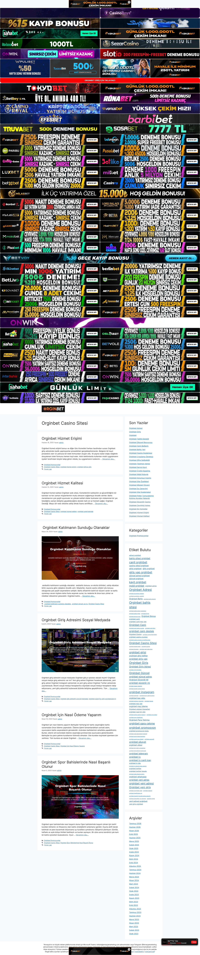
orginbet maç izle (135, 704)
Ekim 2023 (133, 902)
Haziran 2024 (135, 873)
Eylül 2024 (133, 863)
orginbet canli (134, 619)
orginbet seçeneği (149, 739)
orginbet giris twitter (138, 656)
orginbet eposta (146, 646)
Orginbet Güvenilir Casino (140, 502)
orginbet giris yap (138, 658)
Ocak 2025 (133, 848)
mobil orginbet (136, 585)
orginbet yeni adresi (141, 783)
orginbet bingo (145, 613)
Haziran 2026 (135, 827)
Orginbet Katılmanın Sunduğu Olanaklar (76, 527)
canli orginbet (138, 562)
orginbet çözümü (147, 790)
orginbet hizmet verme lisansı (137, 688)
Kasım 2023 (134, 898)
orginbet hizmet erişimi (68, 467)
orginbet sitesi (135, 745)
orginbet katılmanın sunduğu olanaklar (57, 604)
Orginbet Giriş (135, 432)
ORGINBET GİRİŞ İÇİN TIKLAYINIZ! (100, 80)
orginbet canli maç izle (137, 622)
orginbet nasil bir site (137, 712)
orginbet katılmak (133, 695)
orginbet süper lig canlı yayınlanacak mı (102, 699)
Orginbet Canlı (137, 624)
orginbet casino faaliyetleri (150, 634)
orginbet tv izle (135, 763)
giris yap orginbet (140, 572)
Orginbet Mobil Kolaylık (138, 474)
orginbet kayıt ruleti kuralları (146, 695)
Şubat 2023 (134, 930)
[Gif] (100, 194)
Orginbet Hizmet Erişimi (62, 438)
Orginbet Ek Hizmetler (138, 509)
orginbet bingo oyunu (134, 616)
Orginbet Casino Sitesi (52, 467)
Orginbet (132, 435)
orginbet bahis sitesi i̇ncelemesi (137, 611)
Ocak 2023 (133, 934)
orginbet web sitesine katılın (136, 774)
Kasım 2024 (134, 855)
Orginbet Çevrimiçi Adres (139, 505)
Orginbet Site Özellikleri (139, 481)
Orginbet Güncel (139, 673)
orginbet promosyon (142, 727)
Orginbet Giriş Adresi (140, 666)
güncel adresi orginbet (139, 576)
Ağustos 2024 (135, 866)
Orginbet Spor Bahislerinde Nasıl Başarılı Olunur (76, 843)
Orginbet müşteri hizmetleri (139, 709)
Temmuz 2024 (135, 870)
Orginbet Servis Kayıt (138, 467)
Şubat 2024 (134, 887)
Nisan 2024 (134, 880)
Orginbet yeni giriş (140, 787)
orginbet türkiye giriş (84, 467)
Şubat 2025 (134, 845)
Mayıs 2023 (134, 919)
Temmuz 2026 (135, 824)
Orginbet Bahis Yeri (137, 450)
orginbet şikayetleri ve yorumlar (137, 798)
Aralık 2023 (134, 895)
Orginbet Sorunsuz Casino (140, 478)
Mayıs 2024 (134, 877)
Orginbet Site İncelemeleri (140, 492)
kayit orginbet (137, 582)
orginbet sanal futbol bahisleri (137, 736)
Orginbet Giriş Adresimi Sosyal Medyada (76, 620)
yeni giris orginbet (136, 804)
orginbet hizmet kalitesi (68, 511)
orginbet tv (135, 756)
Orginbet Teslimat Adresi (139, 464)
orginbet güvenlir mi (139, 682)
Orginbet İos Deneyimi (138, 489)
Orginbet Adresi (135, 428)
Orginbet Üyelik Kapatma (139, 471)
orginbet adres (151, 586)
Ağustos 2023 (135, 909)
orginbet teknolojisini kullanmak (137, 750)
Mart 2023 (133, 927)
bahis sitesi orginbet (139, 558)
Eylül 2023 (133, 905)
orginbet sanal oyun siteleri (136, 739)
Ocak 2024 (133, 891)
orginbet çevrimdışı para (135, 790)
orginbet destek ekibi (135, 646)
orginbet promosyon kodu (139, 731)
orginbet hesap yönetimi (135, 686)
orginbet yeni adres (139, 779)
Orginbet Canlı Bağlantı (138, 446)
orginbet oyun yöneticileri (136, 717)
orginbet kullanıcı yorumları (136, 701)
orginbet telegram (138, 753)
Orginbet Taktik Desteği (139, 439)
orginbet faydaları (134, 649)
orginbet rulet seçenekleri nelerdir (138, 734)
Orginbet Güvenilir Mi (138, 680)
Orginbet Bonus (148, 616)
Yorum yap (48, 469)
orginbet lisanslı (149, 701)
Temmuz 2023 (135, 912)
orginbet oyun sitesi (152, 714)
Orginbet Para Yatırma (139, 720)
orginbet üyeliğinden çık (135, 793)
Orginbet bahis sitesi (139, 605)
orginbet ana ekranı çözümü (136, 593)
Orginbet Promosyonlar (52, 465)
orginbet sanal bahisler (85, 511)
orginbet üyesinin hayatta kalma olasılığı (140, 796)
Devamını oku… (108, 459)
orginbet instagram (141, 692)
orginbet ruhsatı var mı (80, 604)
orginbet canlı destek (141, 631)
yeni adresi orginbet (138, 801)
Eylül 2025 (133, 834)
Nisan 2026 (134, 831)
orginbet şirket (151, 798)
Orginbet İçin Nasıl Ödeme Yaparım (71, 715)
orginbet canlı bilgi (150, 628)
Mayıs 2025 (134, 841)
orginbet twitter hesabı (138, 771)
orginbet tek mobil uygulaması (137, 748)
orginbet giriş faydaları (135, 670)
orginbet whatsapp (137, 777)
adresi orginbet (135, 555)
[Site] (50, 139)
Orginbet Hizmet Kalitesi (62, 483)
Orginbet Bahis (136, 599)
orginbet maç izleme (138, 706)
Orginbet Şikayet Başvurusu (140, 442)
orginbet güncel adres (140, 676)
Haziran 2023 (135, 916)
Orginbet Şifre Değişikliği (139, 460)
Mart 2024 (133, 884)
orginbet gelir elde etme (146, 649)
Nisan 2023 (134, 923)
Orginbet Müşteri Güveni (139, 485)
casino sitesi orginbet (139, 565)
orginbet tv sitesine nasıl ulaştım (137, 766)
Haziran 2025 (134, 838)
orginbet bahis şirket (134, 613)
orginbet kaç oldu (137, 698)
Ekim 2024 (133, 859)
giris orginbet (149, 568)
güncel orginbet (136, 578)
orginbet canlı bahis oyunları (136, 628)
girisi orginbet (135, 568)
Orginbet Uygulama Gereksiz (141, 457)
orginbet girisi (137, 652)
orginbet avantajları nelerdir (136, 596)
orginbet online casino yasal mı (137, 714)
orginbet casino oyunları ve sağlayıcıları (139, 640)
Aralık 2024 (134, 852)
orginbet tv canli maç (140, 760)
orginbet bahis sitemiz (150, 599)
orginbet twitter (135, 769)
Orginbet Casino (135, 634)
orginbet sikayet (137, 742)
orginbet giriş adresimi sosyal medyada (74, 699)
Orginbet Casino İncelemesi (140, 453)
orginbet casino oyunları (138, 637)
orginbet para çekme (142, 723)
